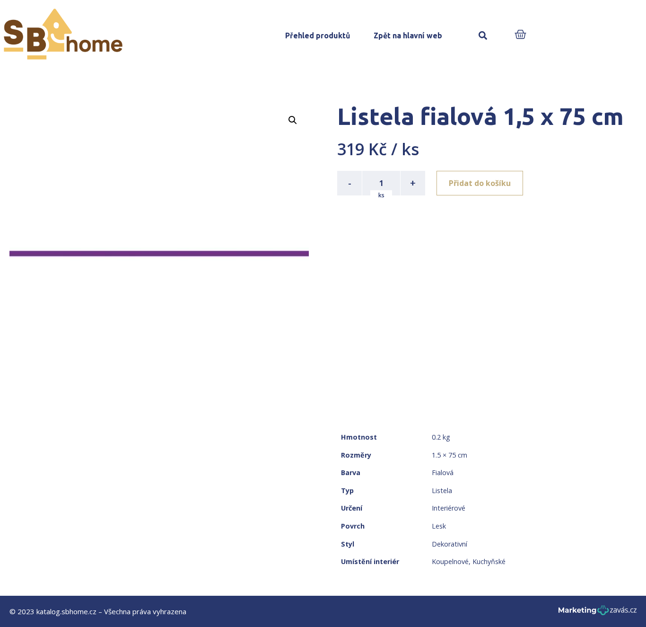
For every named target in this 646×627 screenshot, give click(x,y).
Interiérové (448, 507)
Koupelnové (450, 561)
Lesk (439, 525)
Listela (442, 490)
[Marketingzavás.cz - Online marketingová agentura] (598, 613)
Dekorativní (449, 543)
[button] (483, 36)
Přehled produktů (317, 35)
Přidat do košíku (480, 183)
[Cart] (520, 35)
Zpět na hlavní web (408, 35)
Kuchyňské (489, 561)
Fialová (443, 472)
